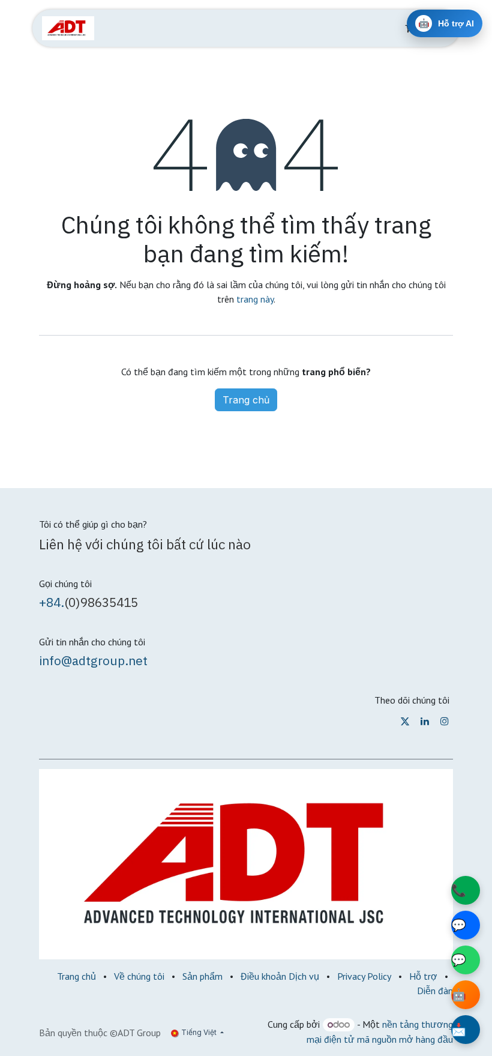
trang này (255, 299)
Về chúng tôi (139, 976)
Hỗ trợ (423, 976)
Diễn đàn (435, 991)
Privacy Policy (364, 976)
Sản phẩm (202, 976)
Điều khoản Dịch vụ (280, 976)
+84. (51, 602)
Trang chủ (246, 400)
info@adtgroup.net (93, 661)
